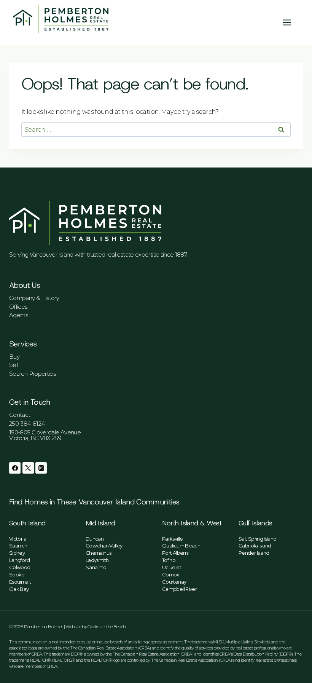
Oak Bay (19, 589)
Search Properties (32, 373)
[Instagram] (41, 468)
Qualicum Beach (181, 546)
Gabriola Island (255, 546)
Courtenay (174, 582)
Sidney (17, 553)
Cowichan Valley (104, 546)
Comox (170, 574)
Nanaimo (96, 567)
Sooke (17, 574)
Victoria (17, 539)
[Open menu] (290, 22)
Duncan (94, 539)
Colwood (19, 567)
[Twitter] (28, 468)
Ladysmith (97, 560)
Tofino (168, 560)
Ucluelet (171, 567)
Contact (19, 414)
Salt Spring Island (257, 539)
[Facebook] (15, 468)
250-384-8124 (27, 423)
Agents (18, 315)
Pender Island (254, 553)
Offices (18, 306)
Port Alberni (175, 553)
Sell (13, 365)
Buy (14, 356)
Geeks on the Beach (107, 626)
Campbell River (179, 589)
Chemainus (98, 553)
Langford (19, 560)
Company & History (34, 298)
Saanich (18, 546)
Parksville (172, 539)
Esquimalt (20, 582)
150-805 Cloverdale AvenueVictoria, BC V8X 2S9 (45, 435)
